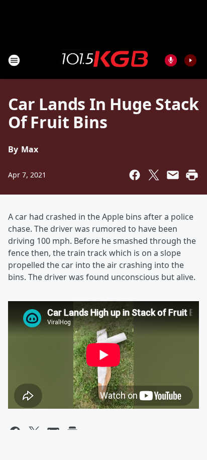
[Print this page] (192, 175)
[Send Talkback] (171, 60)
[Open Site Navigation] (14, 60)
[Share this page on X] (154, 175)
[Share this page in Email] (173, 175)
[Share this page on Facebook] (135, 175)
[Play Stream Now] (190, 60)
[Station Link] (103, 60)
